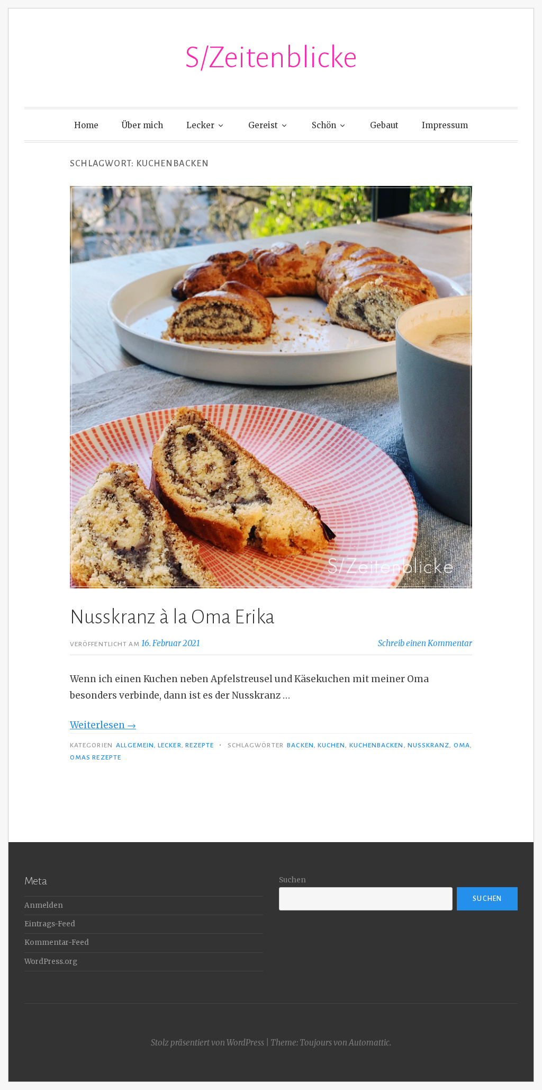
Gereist (263, 125)
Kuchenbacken (376, 745)
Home (86, 125)
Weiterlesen (103, 725)
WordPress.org (50, 961)
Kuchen (331, 745)
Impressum (445, 125)
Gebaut (384, 125)
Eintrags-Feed (49, 923)
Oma (462, 745)
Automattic (369, 1043)
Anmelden (43, 905)
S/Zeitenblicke (271, 58)
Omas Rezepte (95, 757)
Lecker (200, 125)
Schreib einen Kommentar (425, 643)
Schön (324, 125)
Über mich (142, 125)
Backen (300, 745)
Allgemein (135, 745)
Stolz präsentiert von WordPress (207, 1043)
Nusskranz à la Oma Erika (172, 617)
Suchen (292, 879)
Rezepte (199, 745)
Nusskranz (429, 745)
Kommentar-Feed (56, 942)
